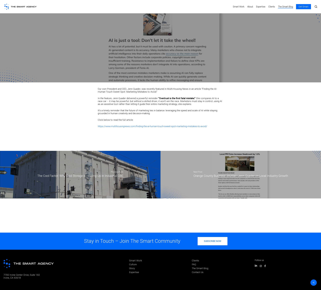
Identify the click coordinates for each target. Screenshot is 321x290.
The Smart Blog (200, 268)
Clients (195, 260)
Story (132, 268)
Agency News (160, 53)
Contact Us (197, 272)
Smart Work (135, 260)
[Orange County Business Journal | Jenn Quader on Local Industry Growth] (240, 174)
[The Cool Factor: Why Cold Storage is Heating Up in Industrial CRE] (80, 174)
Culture (133, 264)
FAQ (194, 264)
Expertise (134, 272)
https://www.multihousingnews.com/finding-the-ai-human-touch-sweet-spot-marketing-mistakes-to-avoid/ (152, 126)
